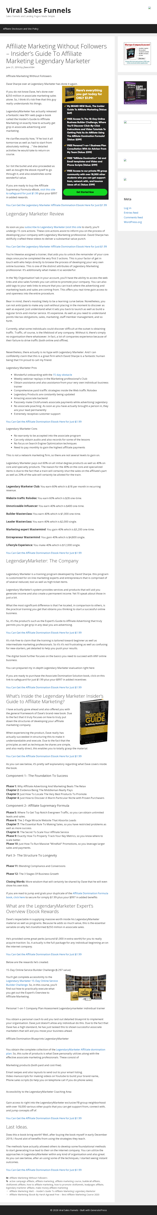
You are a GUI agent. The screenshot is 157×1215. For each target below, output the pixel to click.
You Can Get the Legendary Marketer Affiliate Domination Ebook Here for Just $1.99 (56, 205)
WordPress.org (133, 222)
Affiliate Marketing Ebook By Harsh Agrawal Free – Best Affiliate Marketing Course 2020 (54, 1194)
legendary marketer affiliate (20, 1187)
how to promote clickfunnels (68, 1184)
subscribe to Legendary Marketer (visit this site (53, 227)
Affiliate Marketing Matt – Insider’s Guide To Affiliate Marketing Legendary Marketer (53, 1191)
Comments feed (133, 217)
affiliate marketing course (68, 1181)
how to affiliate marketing (40, 1184)
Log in (127, 208)
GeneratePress (98, 1210)
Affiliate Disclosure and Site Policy (20, 28)
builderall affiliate (91, 1181)
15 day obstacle (62, 374)
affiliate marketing (44, 1181)
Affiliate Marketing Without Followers (28, 1177)
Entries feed (131, 212)
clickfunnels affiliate (16, 1184)
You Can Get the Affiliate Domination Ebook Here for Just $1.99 (44, 421)
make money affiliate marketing (52, 1187)
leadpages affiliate (94, 1184)
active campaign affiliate (22, 1181)
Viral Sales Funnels (38, 10)
